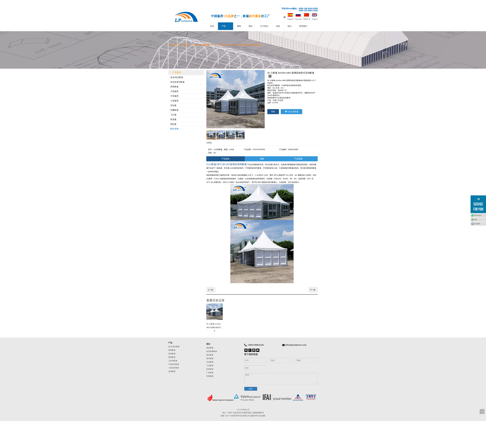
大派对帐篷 (172, 361)
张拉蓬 (173, 105)
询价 (273, 111)
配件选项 (174, 129)
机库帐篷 (209, 369)
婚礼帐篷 (209, 355)
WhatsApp (477, 215)
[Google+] (249, 350)
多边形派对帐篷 (177, 82)
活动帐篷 (209, 362)
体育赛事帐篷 (211, 351)
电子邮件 (477, 224)
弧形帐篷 (171, 354)
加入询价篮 (293, 111)
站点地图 (261, 416)
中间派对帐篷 (173, 364)
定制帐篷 (171, 371)
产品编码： (283, 149)
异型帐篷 (174, 87)
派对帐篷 (209, 358)
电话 (475, 219)
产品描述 (225, 159)
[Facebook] (246, 350)
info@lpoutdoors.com (295, 345)
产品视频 (298, 159)
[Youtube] (257, 350)
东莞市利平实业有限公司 (240, 416)
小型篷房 (174, 101)
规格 (262, 159)
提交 (250, 389)
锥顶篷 (173, 119)
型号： (211, 149)
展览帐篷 (209, 348)
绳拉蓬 (173, 124)
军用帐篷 (209, 376)
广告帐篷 (209, 373)
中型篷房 (174, 96)
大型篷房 (174, 91)
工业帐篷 (209, 365)
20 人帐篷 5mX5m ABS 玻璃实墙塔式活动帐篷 (214, 326)
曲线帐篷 (171, 350)
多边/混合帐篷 (176, 77)
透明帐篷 (171, 357)
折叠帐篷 (174, 110)
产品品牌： (248, 149)
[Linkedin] (253, 350)
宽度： (211, 153)
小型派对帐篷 (173, 368)
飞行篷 (173, 115)
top (482, 411)
